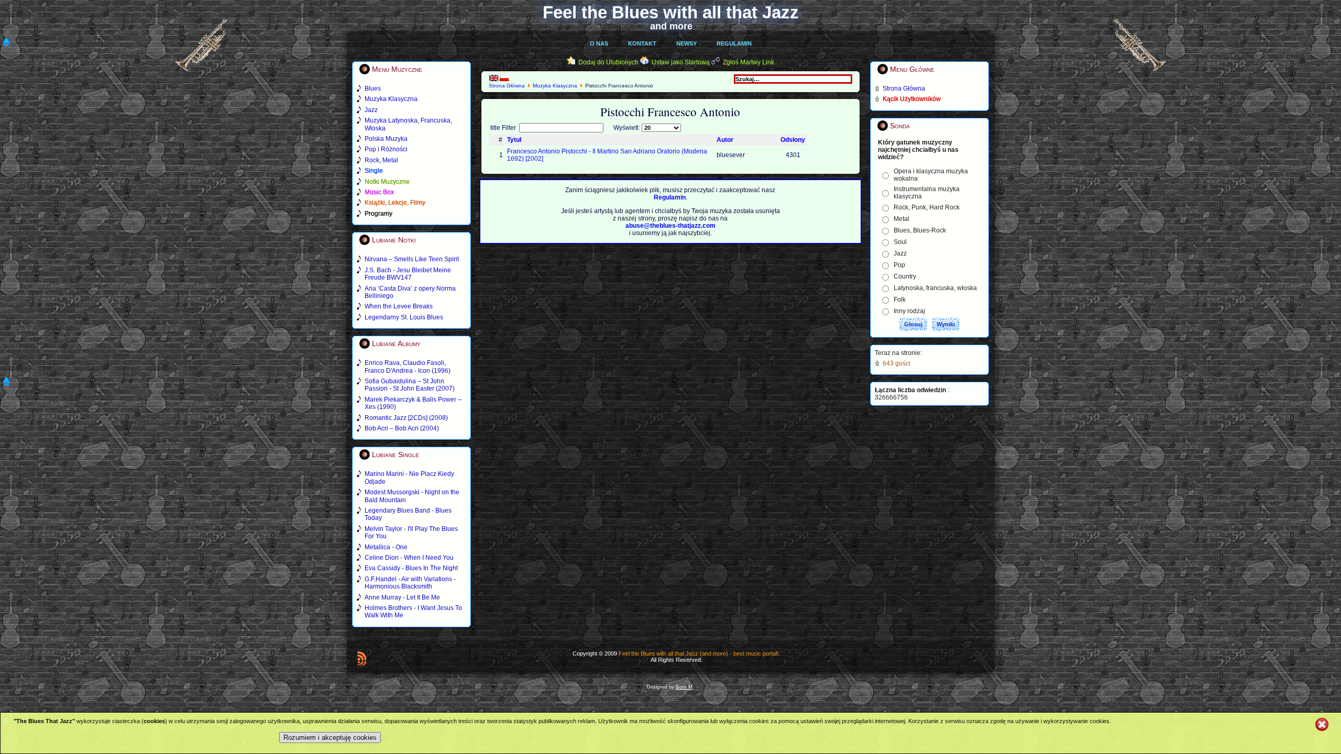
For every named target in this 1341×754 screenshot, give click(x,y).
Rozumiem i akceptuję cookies (330, 737)
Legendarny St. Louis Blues (404, 317)
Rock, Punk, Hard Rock (927, 207)
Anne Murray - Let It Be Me (402, 597)
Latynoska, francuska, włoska (935, 288)
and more (671, 26)
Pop (899, 265)
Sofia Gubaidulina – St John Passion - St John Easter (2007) (410, 385)
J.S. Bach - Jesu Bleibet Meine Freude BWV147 (408, 274)
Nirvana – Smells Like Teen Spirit (412, 259)
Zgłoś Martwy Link (748, 62)
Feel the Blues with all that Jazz (671, 12)
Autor (725, 139)
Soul (900, 242)
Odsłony (793, 139)
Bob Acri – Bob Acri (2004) (402, 428)
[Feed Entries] (361, 658)
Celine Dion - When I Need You (409, 557)
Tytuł (514, 139)
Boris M (684, 687)
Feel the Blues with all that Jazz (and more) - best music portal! (698, 653)
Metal (901, 219)
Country (905, 276)
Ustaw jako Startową (681, 62)
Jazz (900, 253)
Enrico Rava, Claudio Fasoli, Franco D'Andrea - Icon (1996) (407, 366)
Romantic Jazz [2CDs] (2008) (406, 418)
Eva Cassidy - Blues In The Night (411, 568)
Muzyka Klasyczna (555, 85)
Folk (900, 299)
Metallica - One (386, 547)
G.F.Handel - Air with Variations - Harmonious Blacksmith (410, 582)
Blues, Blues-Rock (920, 230)
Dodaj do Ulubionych (608, 62)
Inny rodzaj (909, 311)
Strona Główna (507, 85)
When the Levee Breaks (399, 306)
